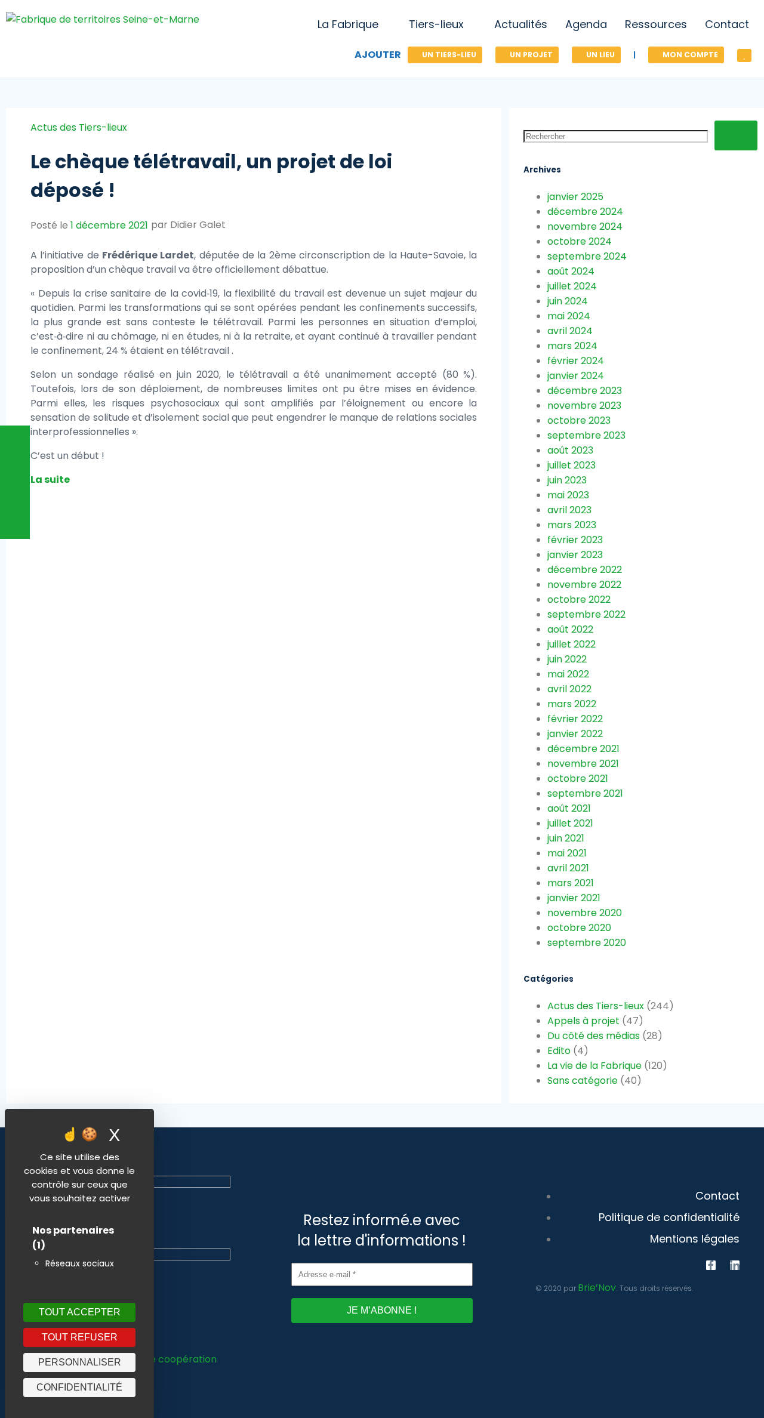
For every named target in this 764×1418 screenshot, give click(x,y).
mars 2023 (571, 525)
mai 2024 (568, 316)
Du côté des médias (593, 1036)
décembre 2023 (584, 390)
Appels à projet (583, 1021)
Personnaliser (79, 1362)
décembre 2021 (583, 749)
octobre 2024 (579, 241)
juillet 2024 (572, 286)
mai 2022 (568, 674)
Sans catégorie (582, 1080)
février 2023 (575, 540)
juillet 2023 (571, 465)
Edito (559, 1051)
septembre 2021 (585, 793)
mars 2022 (571, 704)
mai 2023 (568, 495)
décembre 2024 (585, 211)
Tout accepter (80, 1312)
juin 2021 (565, 838)
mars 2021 (570, 883)
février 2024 (575, 361)
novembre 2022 (584, 584)
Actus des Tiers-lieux (78, 127)
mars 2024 (572, 346)
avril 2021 (568, 868)
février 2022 (575, 719)
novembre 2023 (584, 405)
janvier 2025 (575, 197)
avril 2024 (570, 331)
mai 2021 (567, 853)
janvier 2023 (575, 555)
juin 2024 (567, 301)
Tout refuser (80, 1337)
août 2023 (570, 450)
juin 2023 (567, 480)
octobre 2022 (579, 599)
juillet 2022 (571, 644)
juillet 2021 (570, 823)
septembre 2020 (586, 943)
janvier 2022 (575, 734)
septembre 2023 (586, 435)
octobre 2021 (577, 778)
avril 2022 (569, 689)
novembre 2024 (585, 226)
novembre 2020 (584, 913)
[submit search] (736, 135)
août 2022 (570, 629)
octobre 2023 (579, 420)
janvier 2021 (573, 898)
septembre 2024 (587, 256)
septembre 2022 (586, 614)
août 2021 (569, 808)
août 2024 (570, 271)
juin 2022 (567, 659)
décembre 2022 (584, 570)
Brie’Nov (597, 1287)
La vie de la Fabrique (594, 1065)
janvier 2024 (575, 376)
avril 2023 (569, 510)
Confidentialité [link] (79, 1387)
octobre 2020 (579, 928)
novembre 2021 (583, 763)
